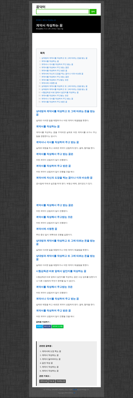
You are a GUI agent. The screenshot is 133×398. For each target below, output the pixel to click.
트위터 (39, 326)
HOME (38, 20)
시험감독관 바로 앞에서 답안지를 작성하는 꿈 (60, 92)
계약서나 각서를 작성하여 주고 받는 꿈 (57, 64)
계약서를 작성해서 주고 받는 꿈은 (55, 67)
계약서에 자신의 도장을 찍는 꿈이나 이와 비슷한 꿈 (62, 74)
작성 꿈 (51, 381)
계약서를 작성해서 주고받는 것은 (54, 80)
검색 (93, 11)
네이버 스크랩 (57, 326)
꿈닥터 (40, 6)
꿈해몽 (75, 389)
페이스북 (47, 326)
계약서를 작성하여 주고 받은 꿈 (54, 71)
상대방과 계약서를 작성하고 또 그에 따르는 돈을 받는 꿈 (64, 58)
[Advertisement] (66, 41)
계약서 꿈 (43, 381)
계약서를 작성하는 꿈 (50, 61)
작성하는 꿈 (61, 381)
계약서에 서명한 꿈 (49, 83)
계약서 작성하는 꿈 (49, 20)
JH (74, 393)
